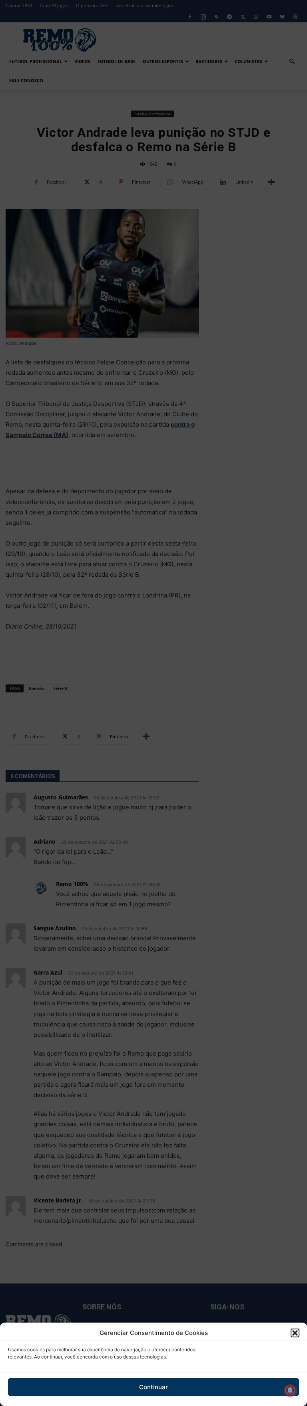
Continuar (153, 1387)
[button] (295, 1333)
